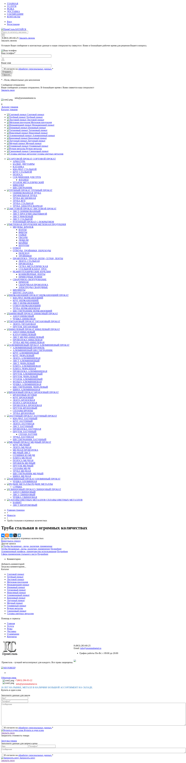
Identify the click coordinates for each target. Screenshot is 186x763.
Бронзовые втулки (25, 395)
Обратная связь (8, 677)
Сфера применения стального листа (19, 554)
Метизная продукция (41, 122)
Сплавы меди (22, 468)
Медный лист (21, 452)
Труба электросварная (28, 206)
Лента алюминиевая (26, 358)
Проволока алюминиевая (30, 371)
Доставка (13, 11)
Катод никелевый (24, 334)
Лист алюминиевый (26, 361)
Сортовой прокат (35, 114)
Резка (10, 9)
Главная (12, 3)
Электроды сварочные (33, 287)
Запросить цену (27, 758)
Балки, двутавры (24, 164)
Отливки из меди (24, 455)
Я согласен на (28, 69)
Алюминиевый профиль (28, 347)
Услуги (11, 6)
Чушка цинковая (24, 319)
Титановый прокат (38, 130)
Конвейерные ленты (32, 274)
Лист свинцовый (24, 494)
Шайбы (23, 243)
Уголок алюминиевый (28, 379)
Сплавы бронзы (23, 410)
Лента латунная (23, 424)
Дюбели (24, 240)
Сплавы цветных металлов (50, 154)
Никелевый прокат (38, 133)
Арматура (19, 161)
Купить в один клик (33, 730)
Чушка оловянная (25, 481)
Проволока (26, 263)
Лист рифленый (23, 216)
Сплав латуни (28, 434)
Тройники (25, 256)
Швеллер (18, 185)
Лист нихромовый (25, 505)
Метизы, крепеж (23, 227)
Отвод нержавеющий (27, 305)
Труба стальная (23, 203)
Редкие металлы (34, 148)
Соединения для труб (27, 177)
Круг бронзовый (23, 397)
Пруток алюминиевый (28, 374)
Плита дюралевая (24, 368)
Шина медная (22, 476)
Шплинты (19, 290)
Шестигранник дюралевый (30, 387)
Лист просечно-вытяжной (30, 214)
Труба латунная (23, 437)
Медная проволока (25, 450)
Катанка (18, 166)
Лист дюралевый (24, 363)
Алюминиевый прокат (43, 135)
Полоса (18, 174)
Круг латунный (23, 421)
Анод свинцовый (24, 492)
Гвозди (23, 237)
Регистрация (13, 24)
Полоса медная (23, 460)
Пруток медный (23, 466)
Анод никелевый (24, 332)
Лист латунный (23, 426)
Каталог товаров (9, 107)
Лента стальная (29, 261)
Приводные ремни (30, 277)
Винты (23, 232)
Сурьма (17, 486)
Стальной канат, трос (33, 269)
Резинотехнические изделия (32, 271)
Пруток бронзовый (25, 408)
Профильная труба (25, 195)
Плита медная (22, 458)
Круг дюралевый (23, 355)
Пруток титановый (25, 326)
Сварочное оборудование (29, 279)
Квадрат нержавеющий (28, 298)
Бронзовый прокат (37, 138)
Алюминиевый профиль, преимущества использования (28, 551)
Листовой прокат (35, 119)
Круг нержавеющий (26, 300)
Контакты (13, 16)
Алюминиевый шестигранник (33, 350)
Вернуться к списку (11, 541)
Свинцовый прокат (39, 151)
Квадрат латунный (25, 418)
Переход (24, 253)
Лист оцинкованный (27, 211)
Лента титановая (24, 324)
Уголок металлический (28, 182)
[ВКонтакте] (3, 535)
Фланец (24, 180)
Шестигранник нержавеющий (32, 311)
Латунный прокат (36, 140)
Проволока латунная (27, 429)
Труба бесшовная (24, 198)
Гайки (22, 235)
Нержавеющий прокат (43, 125)
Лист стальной (23, 219)
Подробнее (56, 549)
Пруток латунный (24, 431)
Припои (24, 282)
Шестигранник (22, 187)
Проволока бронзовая (27, 405)
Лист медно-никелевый (28, 337)
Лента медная (22, 447)
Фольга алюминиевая (27, 382)
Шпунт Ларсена (23, 292)
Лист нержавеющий (26, 303)
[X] (15, 535)
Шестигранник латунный (29, 439)
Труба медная (22, 471)
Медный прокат (34, 143)
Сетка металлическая (33, 266)
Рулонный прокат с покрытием (33, 222)
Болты (23, 229)
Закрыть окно (8, 90)
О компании (15, 14)
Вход (9, 21)
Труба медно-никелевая (28, 342)
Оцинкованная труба (27, 193)
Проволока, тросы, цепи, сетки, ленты (38, 258)
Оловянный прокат (38, 146)
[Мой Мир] (11, 535)
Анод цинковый (23, 316)
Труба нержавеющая (26, 308)
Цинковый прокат (37, 127)
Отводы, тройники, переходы (32, 250)
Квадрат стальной (25, 169)
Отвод (17, 248)
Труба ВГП (19, 201)
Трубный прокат (34, 117)
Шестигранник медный (28, 473)
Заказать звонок (27, 38)
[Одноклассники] (7, 535)
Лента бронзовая (24, 400)
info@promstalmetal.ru (25, 98)
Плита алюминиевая (27, 366)
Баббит (17, 502)
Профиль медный (24, 463)
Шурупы (24, 245)
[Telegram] (19, 535)
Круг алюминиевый (26, 353)
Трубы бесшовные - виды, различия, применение (25, 549)
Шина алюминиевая (26, 389)
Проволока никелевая (27, 340)
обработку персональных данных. (35, 69)
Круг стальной (22, 172)
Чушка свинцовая (25, 497)
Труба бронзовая (24, 413)
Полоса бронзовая (25, 403)
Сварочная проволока (33, 284)
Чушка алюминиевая (27, 384)
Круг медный (21, 445)
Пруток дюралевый (25, 376)
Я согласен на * (28, 727)
